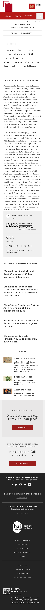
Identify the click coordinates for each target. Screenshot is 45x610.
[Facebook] (12, 484)
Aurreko (18, 15)
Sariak (22, 556)
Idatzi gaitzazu (22, 513)
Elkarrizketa (26, 33)
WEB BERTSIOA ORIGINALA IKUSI (22, 217)
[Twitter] (16, 484)
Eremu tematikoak (22, 540)
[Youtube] (20, 484)
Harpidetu (28, 15)
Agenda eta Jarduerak (22, 552)
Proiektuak (22, 544)
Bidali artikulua (22, 464)
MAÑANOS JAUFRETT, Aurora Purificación (20, 251)
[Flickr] (25, 484)
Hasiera (13, 33)
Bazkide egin (21, 498)
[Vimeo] (29, 484)
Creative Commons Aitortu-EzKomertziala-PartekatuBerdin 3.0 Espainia (26, 226)
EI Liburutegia (22, 548)
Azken (8, 15)
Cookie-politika (22, 573)
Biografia (10, 242)
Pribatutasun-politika (22, 569)
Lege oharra (22, 565)
